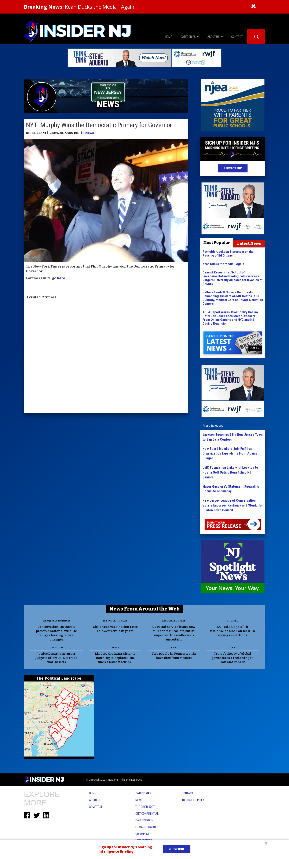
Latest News (249, 243)
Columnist (142, 834)
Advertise (96, 806)
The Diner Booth (146, 806)
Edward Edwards (147, 827)
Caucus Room (144, 820)
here (60, 278)
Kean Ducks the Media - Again (79, 6)
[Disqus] (106, 357)
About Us (95, 800)
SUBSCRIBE (232, 168)
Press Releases (212, 425)
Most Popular (216, 242)
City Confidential (146, 813)
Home (92, 793)
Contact (187, 793)
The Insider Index (193, 800)
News (89, 133)
